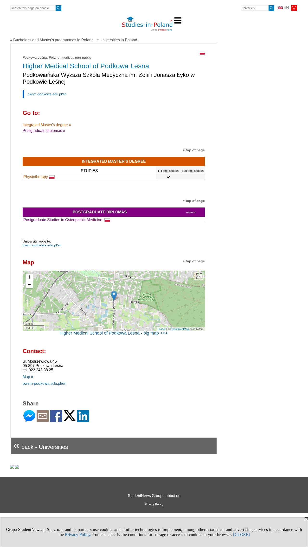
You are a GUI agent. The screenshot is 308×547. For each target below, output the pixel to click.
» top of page (194, 150)
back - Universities (40, 445)
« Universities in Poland (116, 40)
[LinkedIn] (83, 420)
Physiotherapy (35, 177)
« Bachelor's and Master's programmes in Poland (52, 40)
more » (190, 212)
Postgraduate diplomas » (44, 131)
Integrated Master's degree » (47, 125)
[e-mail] (43, 420)
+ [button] (29, 277)
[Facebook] (56, 420)
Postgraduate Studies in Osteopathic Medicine (63, 220)
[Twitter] (70, 419)
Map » (28, 377)
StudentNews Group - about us (154, 496)
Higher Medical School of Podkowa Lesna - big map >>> (113, 333)
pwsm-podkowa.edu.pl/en (47, 94)
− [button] (29, 284)
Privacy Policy (77, 534)
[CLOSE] (241, 534)
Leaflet (162, 329)
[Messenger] (29, 420)
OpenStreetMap (179, 329)
